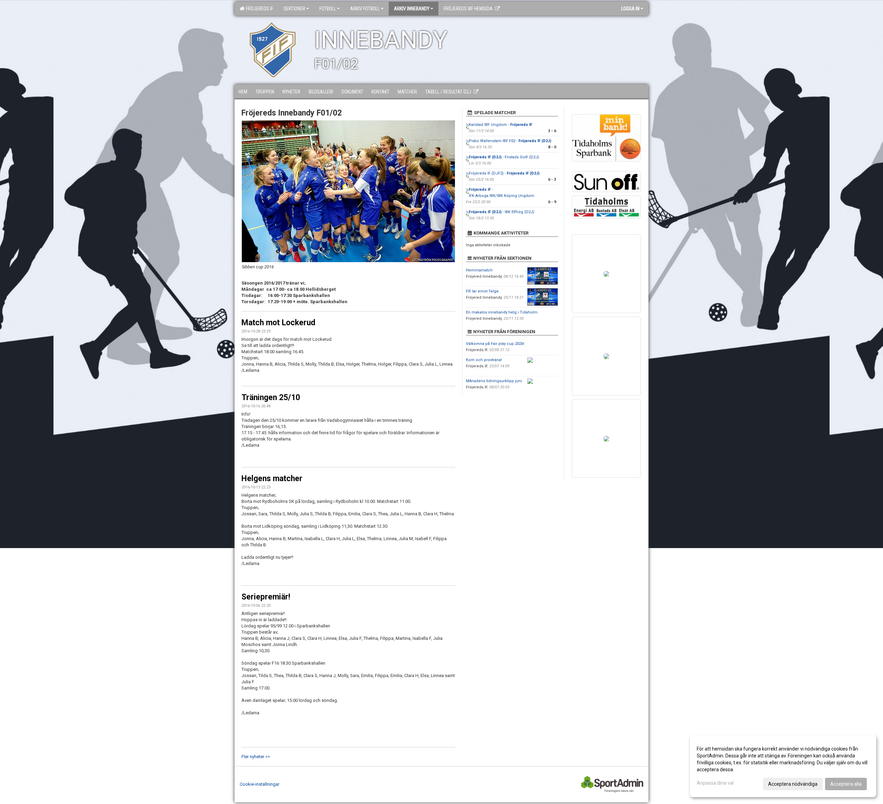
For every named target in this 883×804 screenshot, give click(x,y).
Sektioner (294, 8)
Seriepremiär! (265, 597)
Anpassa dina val (715, 783)
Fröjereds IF (258, 8)
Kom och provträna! (484, 360)
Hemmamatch (479, 270)
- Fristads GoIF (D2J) (504, 157)
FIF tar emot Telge (482, 291)
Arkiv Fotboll (365, 8)
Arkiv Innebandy (411, 8)
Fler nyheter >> (255, 756)
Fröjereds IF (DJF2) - (504, 173)
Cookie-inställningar (259, 784)
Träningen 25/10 (270, 397)
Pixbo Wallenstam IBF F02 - (510, 141)
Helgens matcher (271, 478)
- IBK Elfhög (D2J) (501, 212)
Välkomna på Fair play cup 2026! (495, 343)
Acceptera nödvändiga (792, 784)
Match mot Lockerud (278, 322)
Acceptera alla (846, 784)
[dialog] (783, 766)
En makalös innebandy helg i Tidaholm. (502, 312)
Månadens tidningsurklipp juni (494, 381)
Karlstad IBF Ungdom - (500, 124)
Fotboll (327, 8)
